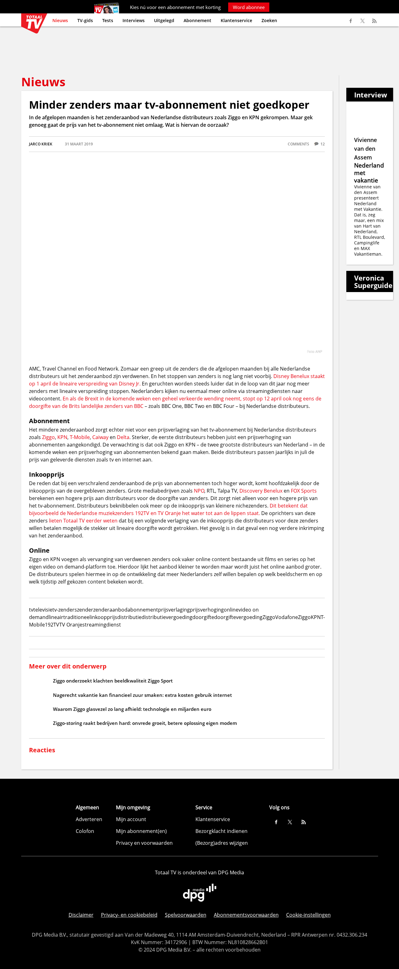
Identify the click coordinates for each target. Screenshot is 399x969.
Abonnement (197, 20)
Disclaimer (81, 914)
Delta (123, 437)
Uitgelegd (164, 20)
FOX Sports (304, 490)
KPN (62, 437)
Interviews (134, 20)
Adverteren (89, 819)
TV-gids (85, 20)
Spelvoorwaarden (185, 914)
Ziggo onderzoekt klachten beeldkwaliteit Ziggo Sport (113, 681)
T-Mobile (80, 437)
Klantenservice (236, 20)
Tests (107, 20)
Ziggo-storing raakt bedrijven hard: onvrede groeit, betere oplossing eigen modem (145, 723)
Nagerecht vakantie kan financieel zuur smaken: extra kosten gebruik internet (142, 695)
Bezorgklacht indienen (221, 831)
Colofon (85, 831)
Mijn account (131, 819)
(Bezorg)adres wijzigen (221, 842)
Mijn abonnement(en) (141, 831)
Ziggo (48, 437)
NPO (199, 490)
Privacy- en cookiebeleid (129, 914)
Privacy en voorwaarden (144, 842)
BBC (138, 406)
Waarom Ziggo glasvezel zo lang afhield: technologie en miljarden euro (132, 709)
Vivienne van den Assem (365, 148)
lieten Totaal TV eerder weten (84, 520)
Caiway (100, 437)
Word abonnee (249, 7)
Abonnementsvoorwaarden (246, 914)
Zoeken (269, 20)
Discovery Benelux (260, 490)
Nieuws (60, 20)
